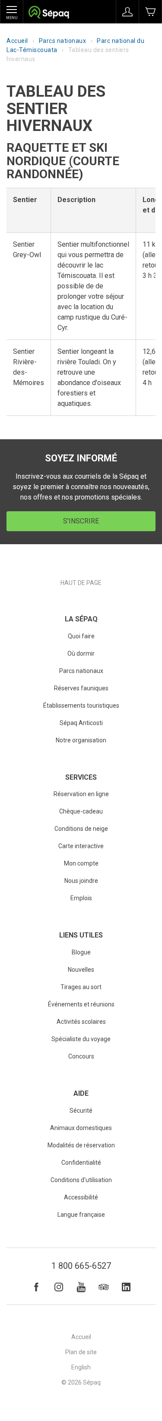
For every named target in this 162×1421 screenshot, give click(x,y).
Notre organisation (81, 740)
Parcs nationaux (62, 40)
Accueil (17, 40)
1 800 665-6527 (81, 1266)
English (81, 1367)
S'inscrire (81, 521)
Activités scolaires (81, 1021)
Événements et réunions (81, 1004)
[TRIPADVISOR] (103, 1287)
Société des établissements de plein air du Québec (48, 13)
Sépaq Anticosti (81, 722)
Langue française (81, 1214)
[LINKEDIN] (126, 1287)
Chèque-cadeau (81, 811)
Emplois (81, 898)
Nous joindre (81, 880)
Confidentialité (81, 1162)
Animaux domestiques (81, 1127)
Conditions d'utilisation (81, 1179)
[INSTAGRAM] (58, 1287)
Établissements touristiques (81, 705)
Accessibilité (81, 1197)
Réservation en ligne (81, 794)
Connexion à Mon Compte (127, 11)
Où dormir (81, 653)
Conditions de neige (81, 828)
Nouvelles (81, 969)
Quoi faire (81, 636)
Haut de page (81, 582)
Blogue (81, 952)
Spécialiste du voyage (81, 1039)
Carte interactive (81, 846)
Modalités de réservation (81, 1145)
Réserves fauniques (81, 688)
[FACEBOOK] (36, 1287)
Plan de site (81, 1352)
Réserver (150, 11)
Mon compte (81, 863)
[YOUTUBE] (81, 1287)
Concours (81, 1056)
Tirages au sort (81, 986)
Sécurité (81, 1110)
